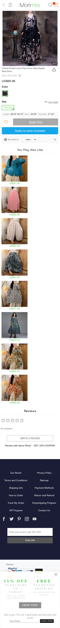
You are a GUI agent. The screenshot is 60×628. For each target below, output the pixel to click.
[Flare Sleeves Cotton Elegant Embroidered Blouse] (15, 170)
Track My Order (16, 503)
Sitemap (44, 480)
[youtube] (34, 519)
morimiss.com (30, 5)
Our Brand (15, 472)
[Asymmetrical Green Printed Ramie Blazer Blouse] (15, 358)
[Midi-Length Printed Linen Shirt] (15, 295)
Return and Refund (44, 495)
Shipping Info (16, 487)
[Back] (4, 5)
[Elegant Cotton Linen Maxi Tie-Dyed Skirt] (15, 264)
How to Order (16, 495)
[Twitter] (11, 519)
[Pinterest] (19, 519)
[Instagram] (27, 519)
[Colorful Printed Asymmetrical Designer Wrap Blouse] (15, 389)
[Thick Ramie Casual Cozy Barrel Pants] (15, 233)
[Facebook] (4, 519)
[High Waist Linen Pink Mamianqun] (15, 201)
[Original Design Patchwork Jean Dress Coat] (15, 326)
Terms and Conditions (15, 480)
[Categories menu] (10, 5)
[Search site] (50, 5)
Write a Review (30, 438)
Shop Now (30, 605)
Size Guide (53, 102)
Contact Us (44, 510)
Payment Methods (44, 487)
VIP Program (16, 510)
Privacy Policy (44, 472)
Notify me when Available (30, 131)
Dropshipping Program (44, 503)
